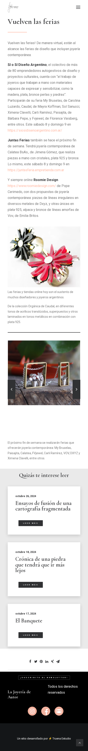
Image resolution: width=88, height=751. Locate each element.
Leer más (30, 523)
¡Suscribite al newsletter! (44, 678)
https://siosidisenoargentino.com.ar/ (35, 130)
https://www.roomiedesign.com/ (32, 186)
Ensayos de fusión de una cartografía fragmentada (43, 506)
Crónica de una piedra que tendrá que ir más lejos (40, 564)
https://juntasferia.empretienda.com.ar (36, 170)
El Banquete (28, 620)
